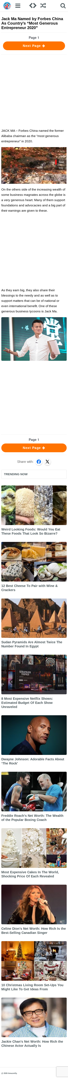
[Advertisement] (34, 91)
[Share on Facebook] (38, 461)
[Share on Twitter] (47, 461)
